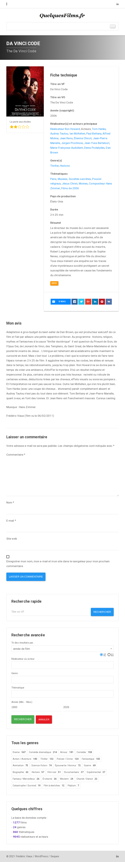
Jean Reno (66, 138)
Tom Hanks (99, 129)
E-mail (11, 520)
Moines (83, 183)
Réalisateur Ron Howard (65, 129)
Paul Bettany (93, 133)
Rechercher (102, 612)
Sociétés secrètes (80, 179)
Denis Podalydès (94, 147)
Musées (63, 179)
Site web (11, 538)
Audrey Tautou (59, 133)
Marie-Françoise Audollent (66, 147)
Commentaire (15, 454)
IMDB (54, 283)
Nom (10, 502)
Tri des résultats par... (22, 643)
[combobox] (62, 648)
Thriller (54, 165)
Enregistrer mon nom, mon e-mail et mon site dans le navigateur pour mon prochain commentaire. (58, 564)
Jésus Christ (69, 183)
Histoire (65, 165)
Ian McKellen (77, 133)
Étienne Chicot (83, 138)
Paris (53, 179)
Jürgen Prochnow (72, 143)
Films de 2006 (70, 188)
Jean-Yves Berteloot (96, 143)
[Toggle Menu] (112, 26)
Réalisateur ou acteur (23, 659)
